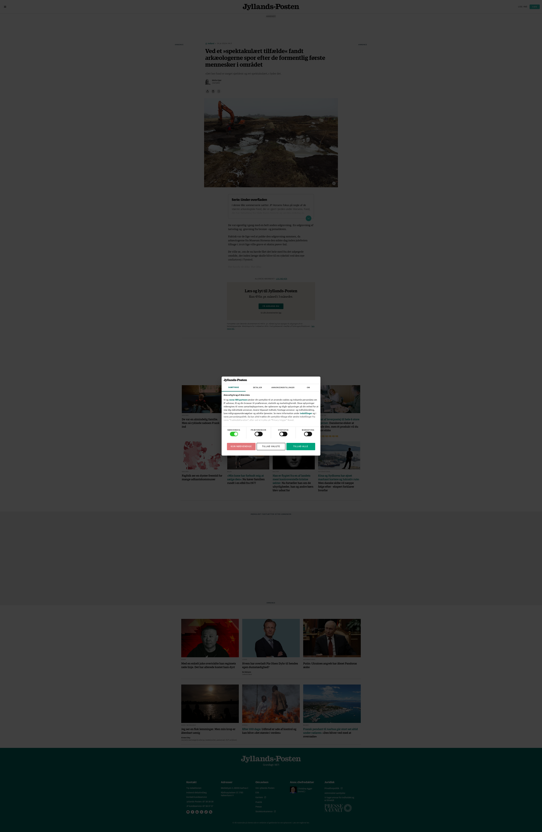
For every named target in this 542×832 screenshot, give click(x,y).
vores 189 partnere (238, 399)
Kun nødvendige (241, 446)
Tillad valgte (271, 446)
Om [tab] (308, 388)
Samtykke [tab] (233, 387)
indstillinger (306, 413)
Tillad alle (300, 446)
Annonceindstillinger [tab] (283, 388)
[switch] (259, 434)
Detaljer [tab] (257, 388)
